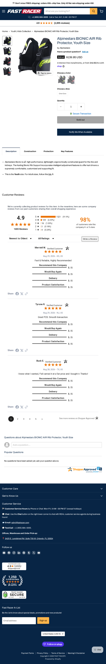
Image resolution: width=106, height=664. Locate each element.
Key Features (67, 151)
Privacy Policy (42, 653)
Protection (48, 151)
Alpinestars (65, 48)
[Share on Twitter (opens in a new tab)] (21, 294)
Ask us (85, 52)
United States (52, 634)
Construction (30, 151)
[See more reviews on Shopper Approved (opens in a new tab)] (26, 294)
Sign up (43, 620)
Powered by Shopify (53, 659)
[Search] (93, 11)
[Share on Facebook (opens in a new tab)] (17, 294)
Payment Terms (27, 653)
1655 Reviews (24, 229)
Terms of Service (58, 653)
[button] (7, 41)
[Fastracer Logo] (24, 11)
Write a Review (90, 239)
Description (11, 151)
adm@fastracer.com (20, 523)
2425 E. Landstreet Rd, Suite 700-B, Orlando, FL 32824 (29, 539)
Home (5, 31)
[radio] (53, 217)
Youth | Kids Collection (21, 31)
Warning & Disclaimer (76, 653)
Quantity (60, 101)
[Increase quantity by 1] (81, 106)
